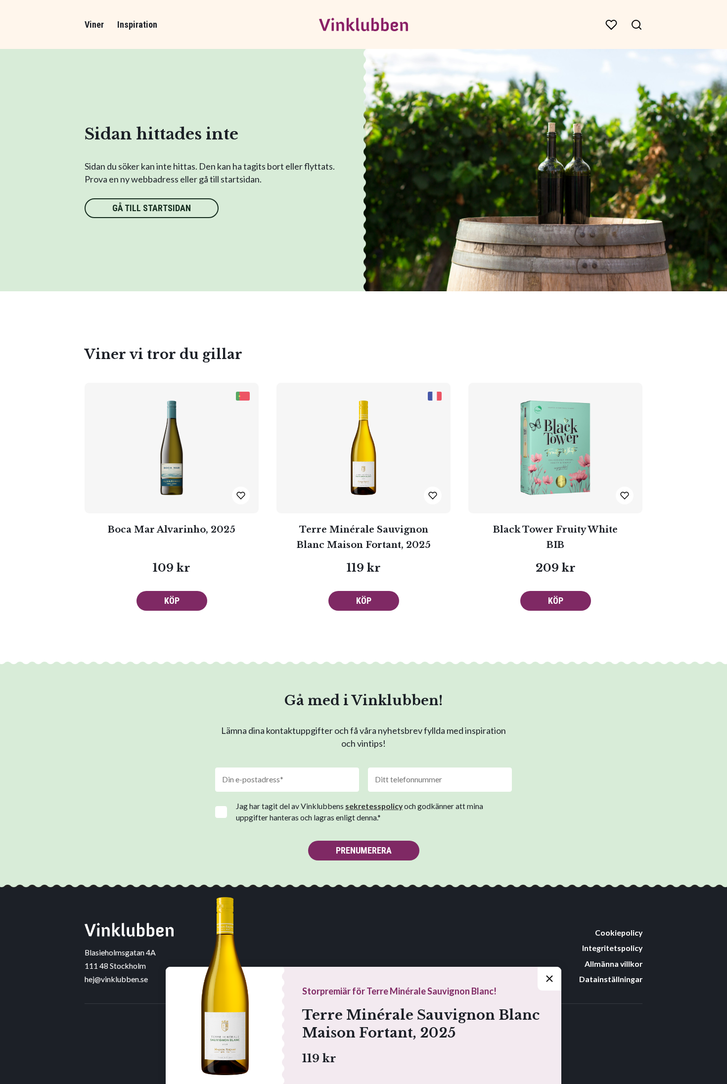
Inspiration (137, 24)
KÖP (172, 600)
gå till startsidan (151, 208)
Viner (94, 24)
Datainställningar (610, 979)
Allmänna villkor (613, 963)
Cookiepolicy (618, 932)
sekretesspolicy (374, 806)
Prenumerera (364, 850)
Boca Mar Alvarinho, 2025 (171, 529)
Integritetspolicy (612, 947)
